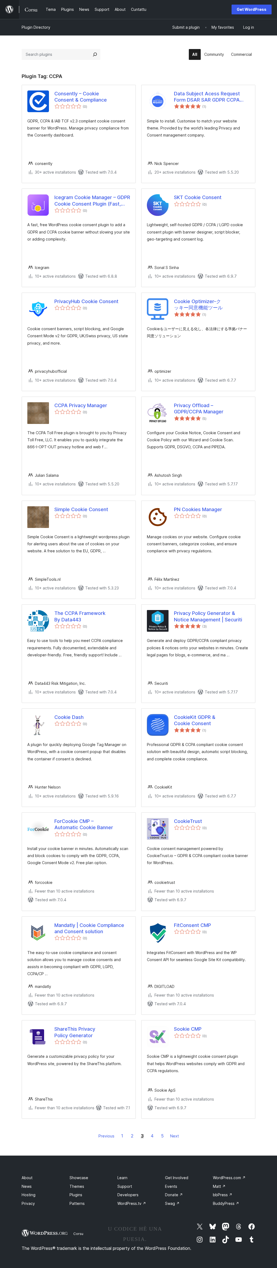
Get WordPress (251, 9)
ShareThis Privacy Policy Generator (74, 1032)
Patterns (77, 1203)
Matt (219, 1186)
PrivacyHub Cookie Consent (86, 301)
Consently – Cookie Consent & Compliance (80, 97)
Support (124, 1186)
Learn (122, 1177)
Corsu (78, 1233)
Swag (172, 1203)
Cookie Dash (69, 717)
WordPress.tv (131, 1203)
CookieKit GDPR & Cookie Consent (194, 720)
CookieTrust (188, 821)
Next (174, 1136)
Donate (174, 1194)
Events (171, 1186)
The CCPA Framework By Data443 (79, 616)
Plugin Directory (36, 27)
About (27, 1177)
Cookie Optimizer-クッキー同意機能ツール (198, 304)
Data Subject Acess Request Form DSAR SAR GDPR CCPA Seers (207, 97)
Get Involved (176, 1177)
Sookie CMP (188, 1029)
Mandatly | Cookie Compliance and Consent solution (89, 928)
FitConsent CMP (192, 925)
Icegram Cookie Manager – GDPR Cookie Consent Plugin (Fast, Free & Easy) (92, 200)
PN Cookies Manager (198, 509)
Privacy (28, 1203)
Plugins (76, 1194)
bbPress (222, 1194)
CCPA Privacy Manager (80, 405)
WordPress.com (229, 1177)
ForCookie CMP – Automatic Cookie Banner (83, 824)
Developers (127, 1194)
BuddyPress (226, 1203)
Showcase (79, 1177)
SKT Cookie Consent (198, 197)
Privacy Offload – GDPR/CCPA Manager (198, 408)
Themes (77, 1186)
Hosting (28, 1194)
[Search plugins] (95, 54)
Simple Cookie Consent (81, 509)
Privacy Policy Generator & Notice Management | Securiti (208, 616)
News (27, 1186)
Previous (106, 1136)
